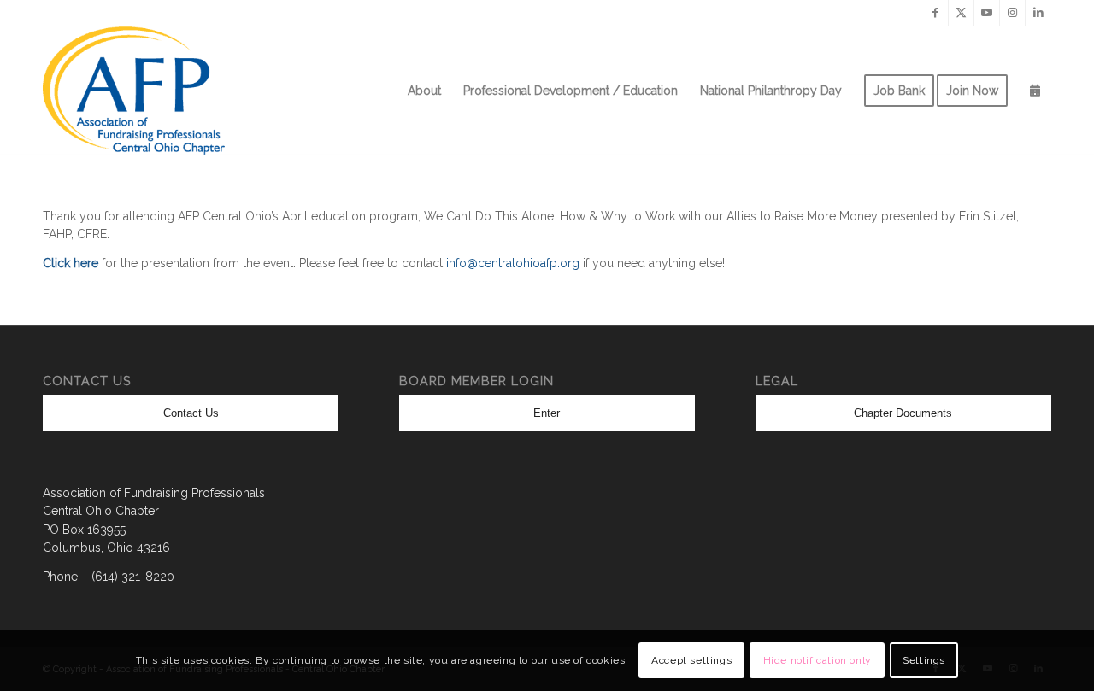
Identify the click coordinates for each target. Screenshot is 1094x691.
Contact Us (191, 413)
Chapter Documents (903, 413)
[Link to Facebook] (935, 13)
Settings (924, 661)
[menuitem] (424, 90)
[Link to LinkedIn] (1038, 13)
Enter (546, 413)
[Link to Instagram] (1012, 13)
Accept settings (691, 661)
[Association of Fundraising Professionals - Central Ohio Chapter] (134, 90)
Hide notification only (817, 661)
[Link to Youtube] (986, 13)
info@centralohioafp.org (512, 263)
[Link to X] (961, 13)
